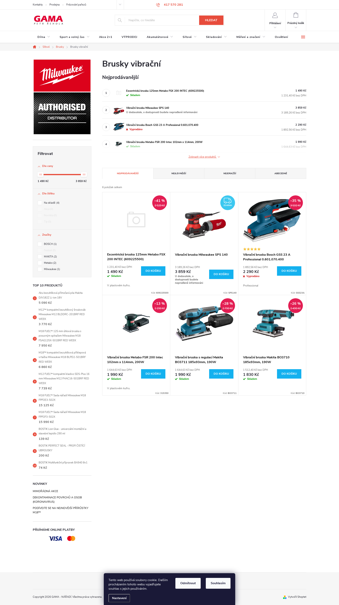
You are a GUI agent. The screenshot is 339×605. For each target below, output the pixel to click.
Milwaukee (51, 269)
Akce (48, 209)
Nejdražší (229, 173)
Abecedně (280, 173)
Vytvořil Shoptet (297, 597)
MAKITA (50, 256)
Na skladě (51, 203)
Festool (49, 250)
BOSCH (50, 244)
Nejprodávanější (128, 173)
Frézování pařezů (76, 4)
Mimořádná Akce (45, 491)
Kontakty (38, 4)
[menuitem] (44, 37)
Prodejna (54, 4)
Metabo (50, 263)
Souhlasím (218, 583)
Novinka (50, 215)
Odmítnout (188, 583)
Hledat (211, 20)
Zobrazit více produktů (203, 157)
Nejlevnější (178, 173)
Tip (47, 221)
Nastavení (119, 598)
